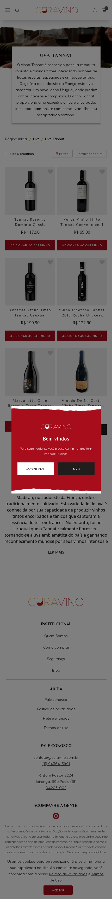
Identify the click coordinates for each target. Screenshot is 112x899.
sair (76, 468)
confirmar (36, 468)
